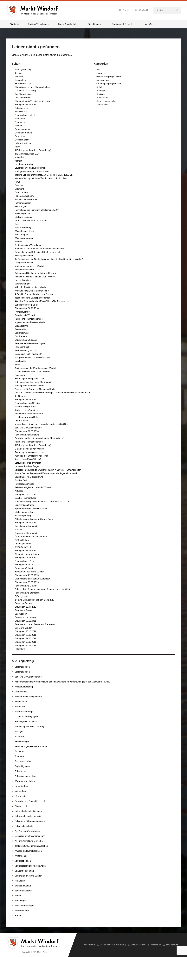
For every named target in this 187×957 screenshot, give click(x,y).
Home (17, 146)
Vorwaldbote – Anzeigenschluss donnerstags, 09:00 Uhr (41, 424)
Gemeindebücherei (24, 568)
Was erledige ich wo (24, 231)
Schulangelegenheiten (25, 776)
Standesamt (102, 97)
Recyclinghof (21, 206)
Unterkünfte (102, 104)
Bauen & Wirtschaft (67, 24)
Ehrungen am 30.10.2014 (27, 308)
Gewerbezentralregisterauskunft (30, 836)
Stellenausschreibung (25, 512)
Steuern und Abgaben (106, 101)
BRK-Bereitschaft (23, 83)
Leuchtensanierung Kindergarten (30, 168)
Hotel (17, 364)
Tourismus (20, 751)
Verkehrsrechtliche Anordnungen (30, 866)
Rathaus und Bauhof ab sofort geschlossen (35, 273)
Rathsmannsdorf (23, 203)
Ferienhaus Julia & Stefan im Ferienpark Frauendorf (39, 248)
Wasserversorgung (24, 238)
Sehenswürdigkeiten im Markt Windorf (33, 487)
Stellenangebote (22, 213)
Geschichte (20, 136)
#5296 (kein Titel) (23, 547)
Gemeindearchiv (22, 129)
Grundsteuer (21, 691)
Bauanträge (20, 900)
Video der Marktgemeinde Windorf (31, 287)
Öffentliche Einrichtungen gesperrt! (31, 536)
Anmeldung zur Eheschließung (29, 726)
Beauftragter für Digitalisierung (29, 477)
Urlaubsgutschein (23, 543)
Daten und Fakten (23, 603)
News (17, 182)
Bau (98, 69)
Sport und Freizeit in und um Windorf (32, 508)
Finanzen (100, 73)
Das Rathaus (21, 336)
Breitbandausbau (23, 885)
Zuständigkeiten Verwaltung (28, 245)
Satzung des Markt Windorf (28, 463)
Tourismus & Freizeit (122, 24)
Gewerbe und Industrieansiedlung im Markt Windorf (39, 438)
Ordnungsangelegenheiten (108, 83)
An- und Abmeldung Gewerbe (29, 841)
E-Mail (126, 10)
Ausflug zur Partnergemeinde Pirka (31, 456)
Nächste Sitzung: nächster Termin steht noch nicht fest (41, 178)
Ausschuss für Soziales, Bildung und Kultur (35, 389)
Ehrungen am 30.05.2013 (27, 564)
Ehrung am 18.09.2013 (25, 522)
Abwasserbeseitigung (25, 905)
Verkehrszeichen (23, 861)
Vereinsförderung (23, 227)
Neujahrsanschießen (24, 484)
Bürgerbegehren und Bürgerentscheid (32, 87)
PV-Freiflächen (22, 540)
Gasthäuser (20, 361)
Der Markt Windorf (23, 628)
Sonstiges (101, 90)
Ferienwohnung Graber (26, 585)
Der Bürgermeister (23, 94)
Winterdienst (20, 856)
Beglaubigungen (22, 766)
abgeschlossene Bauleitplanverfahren (32, 297)
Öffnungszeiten (22, 596)
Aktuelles (19, 76)
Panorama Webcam (24, 196)
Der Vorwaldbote (22, 97)
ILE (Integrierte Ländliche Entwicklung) (33, 150)
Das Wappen (21, 614)
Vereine (18, 529)
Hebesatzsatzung (23, 143)
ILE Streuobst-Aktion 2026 (27, 153)
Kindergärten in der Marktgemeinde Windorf (35, 368)
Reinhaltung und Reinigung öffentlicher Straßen (37, 210)
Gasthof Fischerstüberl (25, 498)
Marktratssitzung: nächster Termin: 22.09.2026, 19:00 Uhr (42, 501)
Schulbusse (20, 771)
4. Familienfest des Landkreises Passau (34, 294)
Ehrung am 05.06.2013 (25, 557)
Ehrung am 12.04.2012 (25, 607)
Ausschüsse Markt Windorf (28, 459)
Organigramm (21, 326)
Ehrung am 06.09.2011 (25, 642)
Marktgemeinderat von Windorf (29, 266)
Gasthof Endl (21, 480)
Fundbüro (19, 756)
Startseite (14, 24)
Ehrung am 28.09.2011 (25, 635)
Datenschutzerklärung (25, 90)
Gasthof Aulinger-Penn (25, 406)
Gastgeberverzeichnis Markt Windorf (32, 357)
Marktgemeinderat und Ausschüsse (32, 171)
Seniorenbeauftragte (24, 505)
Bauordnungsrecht (23, 890)
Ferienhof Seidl (22, 347)
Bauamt (18, 915)
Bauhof (18, 895)
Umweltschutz (21, 786)
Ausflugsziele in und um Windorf (30, 385)
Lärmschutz (20, 796)
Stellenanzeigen (22, 667)
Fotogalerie (20, 649)
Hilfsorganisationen (24, 255)
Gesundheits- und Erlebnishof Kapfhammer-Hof (37, 252)
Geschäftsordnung (23, 132)
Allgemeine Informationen (27, 554)
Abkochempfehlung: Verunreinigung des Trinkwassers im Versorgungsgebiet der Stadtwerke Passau (62, 681)
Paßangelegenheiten (24, 826)
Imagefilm (19, 157)
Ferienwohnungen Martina (27, 434)
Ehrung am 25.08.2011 (25, 645)
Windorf (18, 241)
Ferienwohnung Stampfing (27, 592)
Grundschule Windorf (25, 315)
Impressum (155, 945)
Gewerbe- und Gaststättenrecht (30, 801)
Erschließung (21, 111)
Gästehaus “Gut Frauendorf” (28, 354)
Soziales (100, 94)
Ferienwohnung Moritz (25, 115)
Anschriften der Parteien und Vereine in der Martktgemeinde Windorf (47, 473)
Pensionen (20, 375)
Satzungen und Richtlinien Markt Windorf (34, 382)
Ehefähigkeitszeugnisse (26, 721)
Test (17, 224)
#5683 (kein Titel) (23, 69)
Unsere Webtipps (23, 280)
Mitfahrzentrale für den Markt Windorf (32, 371)
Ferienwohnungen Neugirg (27, 403)
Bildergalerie (20, 80)
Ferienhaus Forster (24, 610)
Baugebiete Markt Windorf (27, 533)
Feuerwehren (21, 122)
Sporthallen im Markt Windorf (28, 875)
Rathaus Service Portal (26, 199)
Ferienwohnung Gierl (24, 561)
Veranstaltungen (22, 283)
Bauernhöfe (20, 329)
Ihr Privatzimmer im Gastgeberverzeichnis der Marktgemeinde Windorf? (49, 259)
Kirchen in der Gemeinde (26, 410)
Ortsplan (19, 185)
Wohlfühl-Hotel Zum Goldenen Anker (32, 290)
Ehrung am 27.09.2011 (25, 638)
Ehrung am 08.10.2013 (25, 494)
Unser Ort (147, 24)
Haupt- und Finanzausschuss (29, 319)
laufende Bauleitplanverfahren (29, 413)
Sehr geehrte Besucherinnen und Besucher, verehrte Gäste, (43, 589)
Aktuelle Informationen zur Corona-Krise (34, 519)
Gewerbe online (22, 139)
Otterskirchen (21, 192)
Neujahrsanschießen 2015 (27, 269)
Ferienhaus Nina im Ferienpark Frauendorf (35, 624)
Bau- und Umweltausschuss (28, 427)
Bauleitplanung (21, 333)
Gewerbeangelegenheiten (108, 76)
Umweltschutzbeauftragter (27, 466)
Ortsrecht (19, 189)
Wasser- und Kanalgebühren (28, 696)
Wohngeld (19, 731)
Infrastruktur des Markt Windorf (29, 571)
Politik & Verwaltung (37, 24)
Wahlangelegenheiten (25, 781)
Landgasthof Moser (24, 262)
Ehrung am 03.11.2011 (25, 621)
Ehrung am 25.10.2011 (25, 631)
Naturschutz (20, 791)
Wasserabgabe (22, 234)
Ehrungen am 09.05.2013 (27, 582)
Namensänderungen (24, 711)
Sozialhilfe (19, 736)
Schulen (100, 87)
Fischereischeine (23, 761)
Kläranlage (20, 880)
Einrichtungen (94, 24)
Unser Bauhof (21, 420)
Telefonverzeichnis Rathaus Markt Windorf (35, 276)
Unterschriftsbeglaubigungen (28, 811)
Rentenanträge (22, 741)
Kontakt (143, 10)
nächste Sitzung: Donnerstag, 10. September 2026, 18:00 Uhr (44, 175)
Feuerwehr (20, 118)
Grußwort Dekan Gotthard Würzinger (32, 578)
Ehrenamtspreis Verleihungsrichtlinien (32, 101)
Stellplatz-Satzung (23, 217)
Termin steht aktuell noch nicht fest (31, 220)
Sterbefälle (20, 706)
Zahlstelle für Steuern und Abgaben (31, 846)
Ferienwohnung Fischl (25, 350)
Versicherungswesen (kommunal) (31, 746)
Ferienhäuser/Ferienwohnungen (30, 343)
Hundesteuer (21, 701)
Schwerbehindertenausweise (28, 816)
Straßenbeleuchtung (24, 870)
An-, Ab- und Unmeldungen (27, 831)
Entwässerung (21, 108)
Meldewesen (102, 80)
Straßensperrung (23, 515)
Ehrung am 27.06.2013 (25, 550)
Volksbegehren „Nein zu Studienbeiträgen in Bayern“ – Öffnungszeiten (48, 470)
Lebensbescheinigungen (26, 716)
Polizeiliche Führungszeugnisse (30, 821)
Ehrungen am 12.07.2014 (27, 431)
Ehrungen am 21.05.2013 (27, 575)
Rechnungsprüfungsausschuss (29, 378)
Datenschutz (172, 945)
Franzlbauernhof (22, 312)
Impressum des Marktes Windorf (30, 322)
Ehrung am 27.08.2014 (25, 399)
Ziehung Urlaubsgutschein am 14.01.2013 (34, 599)
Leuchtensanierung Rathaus (28, 417)
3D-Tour (18, 73)
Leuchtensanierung (24, 164)
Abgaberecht (21, 806)
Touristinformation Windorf (27, 526)
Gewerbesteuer (22, 910)
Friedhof (18, 125)
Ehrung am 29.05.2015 (25, 104)
